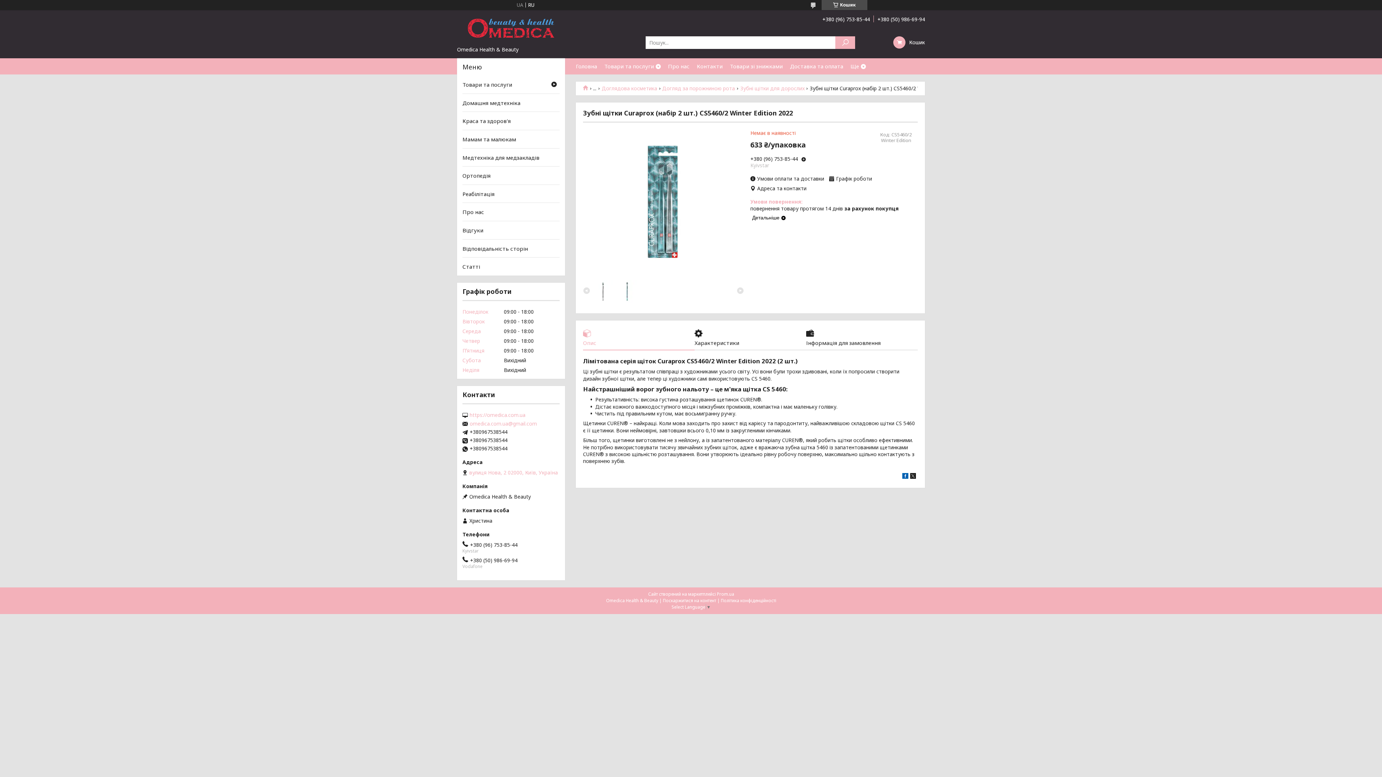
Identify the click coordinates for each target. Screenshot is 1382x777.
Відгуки (472, 230)
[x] (913, 476)
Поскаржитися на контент (689, 600)
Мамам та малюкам (489, 139)
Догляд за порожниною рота (698, 88)
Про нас (679, 66)
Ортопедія (476, 175)
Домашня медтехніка (491, 102)
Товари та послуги (629, 66)
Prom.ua (725, 594)
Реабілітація (478, 193)
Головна (586, 66)
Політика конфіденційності (748, 600)
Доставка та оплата (816, 66)
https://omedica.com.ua (497, 415)
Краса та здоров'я (486, 120)
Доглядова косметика (629, 88)
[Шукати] (845, 42)
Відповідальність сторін (495, 248)
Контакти (710, 66)
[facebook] (905, 476)
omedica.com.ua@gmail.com (503, 424)
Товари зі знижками (756, 66)
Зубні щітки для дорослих (772, 88)
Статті (471, 266)
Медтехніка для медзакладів (500, 157)
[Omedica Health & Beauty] (511, 28)
